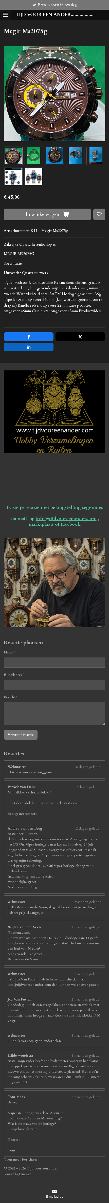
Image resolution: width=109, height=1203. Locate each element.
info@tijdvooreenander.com (66, 518)
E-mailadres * (14, 674)
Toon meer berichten (20, 1159)
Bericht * (10, 697)
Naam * (9, 652)
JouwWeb (25, 1174)
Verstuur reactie (21, 734)
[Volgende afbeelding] (98, 94)
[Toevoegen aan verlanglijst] (99, 215)
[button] (13, 156)
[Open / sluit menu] (5, 15)
